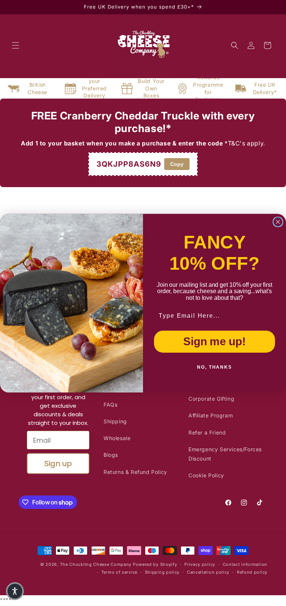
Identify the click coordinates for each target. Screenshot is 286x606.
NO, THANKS (214, 367)
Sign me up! (214, 341)
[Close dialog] (278, 221)
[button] (15, 591)
